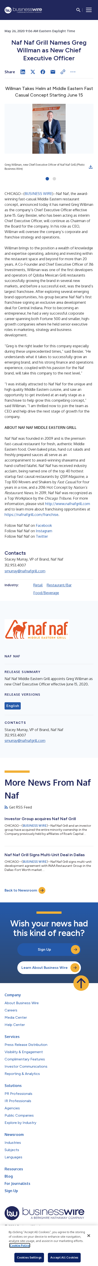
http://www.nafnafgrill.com (67, 503)
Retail (38, 585)
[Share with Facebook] (42, 71)
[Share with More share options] (73, 71)
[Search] (78, 10)
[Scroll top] (81, 983)
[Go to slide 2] (54, 179)
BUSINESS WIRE (38, 193)
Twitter (42, 536)
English (12, 706)
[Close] (88, 1236)
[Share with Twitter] (32, 71)
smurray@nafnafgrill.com (25, 571)
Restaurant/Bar (59, 585)
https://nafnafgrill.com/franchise (31, 514)
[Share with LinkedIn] (22, 71)
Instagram (44, 531)
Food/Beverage (46, 592)
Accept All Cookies (64, 1257)
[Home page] (23, 10)
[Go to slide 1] (47, 179)
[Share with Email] (53, 71)
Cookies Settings (29, 1257)
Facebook (44, 525)
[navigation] (88, 10)
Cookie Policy (20, 1245)
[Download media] (90, 167)
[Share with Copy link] (63, 71)
